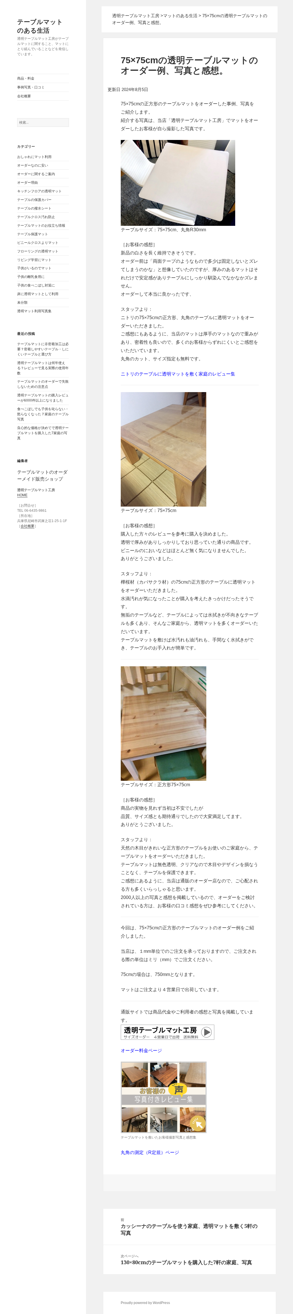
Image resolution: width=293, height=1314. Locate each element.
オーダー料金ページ (141, 1050)
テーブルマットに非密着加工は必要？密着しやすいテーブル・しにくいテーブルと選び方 (43, 349)
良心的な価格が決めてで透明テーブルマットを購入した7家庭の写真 (43, 433)
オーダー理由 (27, 183)
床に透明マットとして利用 (37, 294)
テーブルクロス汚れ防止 (36, 217)
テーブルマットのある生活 (40, 25)
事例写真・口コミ (31, 87)
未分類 (22, 303)
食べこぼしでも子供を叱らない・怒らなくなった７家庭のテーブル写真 (43, 414)
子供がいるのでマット (34, 268)
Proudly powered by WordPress (145, 1303)
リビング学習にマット (34, 260)
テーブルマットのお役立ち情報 (41, 226)
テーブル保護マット (32, 234)
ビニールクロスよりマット (37, 243)
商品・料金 (25, 78)
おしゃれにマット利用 (34, 157)
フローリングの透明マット (37, 251)
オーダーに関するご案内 (36, 174)
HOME (22, 495)
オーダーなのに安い (32, 165)
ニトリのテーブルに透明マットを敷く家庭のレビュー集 (178, 374)
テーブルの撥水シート (34, 208)
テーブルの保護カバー (34, 200)
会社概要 (24, 96)
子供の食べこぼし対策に (36, 285)
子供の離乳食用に (31, 277)
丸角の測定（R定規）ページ (150, 1152)
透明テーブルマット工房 (135, 15)
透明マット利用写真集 (34, 311)
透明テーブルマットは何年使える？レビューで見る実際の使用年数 (43, 368)
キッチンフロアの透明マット (39, 191)
